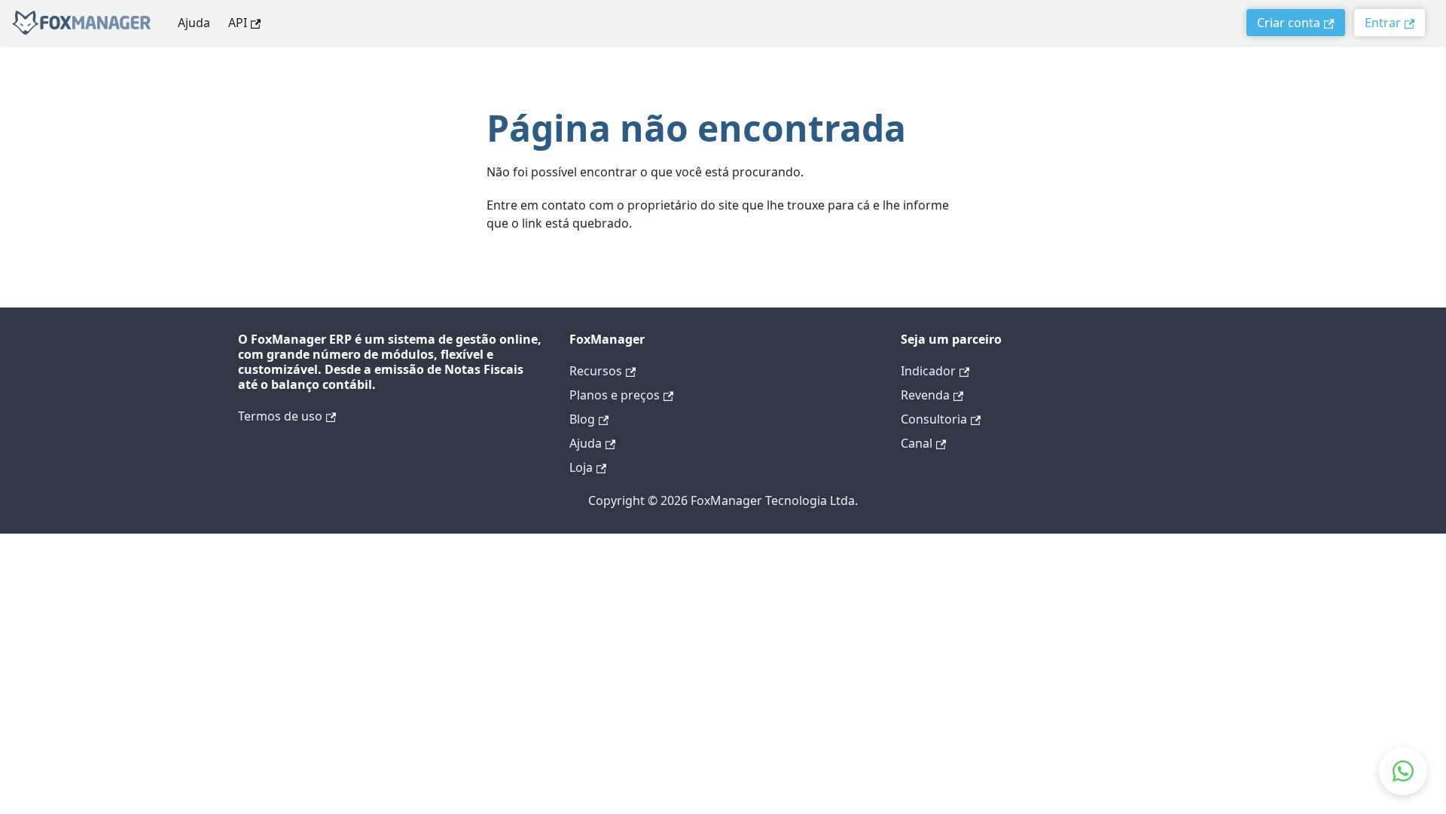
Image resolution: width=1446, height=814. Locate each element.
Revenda (925, 395)
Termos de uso (280, 416)
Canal (916, 443)
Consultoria (934, 419)
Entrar (1383, 22)
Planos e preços (614, 395)
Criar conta (1288, 22)
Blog (582, 419)
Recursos (595, 371)
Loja (581, 467)
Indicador (928, 371)
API (237, 22)
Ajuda (194, 22)
